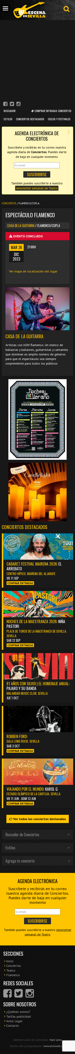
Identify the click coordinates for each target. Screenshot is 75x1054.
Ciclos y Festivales (59, 119)
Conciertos (9, 203)
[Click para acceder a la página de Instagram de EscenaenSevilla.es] (18, 104)
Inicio (9, 961)
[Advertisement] (37, 59)
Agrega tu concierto (20, 861)
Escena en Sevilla (29, 10)
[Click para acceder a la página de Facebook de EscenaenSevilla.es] (5, 104)
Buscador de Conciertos (22, 834)
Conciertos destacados (24, 527)
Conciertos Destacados (30, 119)
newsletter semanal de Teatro (37, 188)
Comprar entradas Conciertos (52, 111)
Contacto (12, 1025)
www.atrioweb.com (54, 1046)
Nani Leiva (56, 1040)
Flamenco (13, 975)
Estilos (8, 119)
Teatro (10, 970)
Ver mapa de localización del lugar (33, 271)
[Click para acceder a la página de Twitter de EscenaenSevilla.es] (12, 104)
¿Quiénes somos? (18, 1012)
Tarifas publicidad (18, 1016)
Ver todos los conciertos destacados (39, 819)
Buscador (9, 111)
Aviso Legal (14, 1021)
